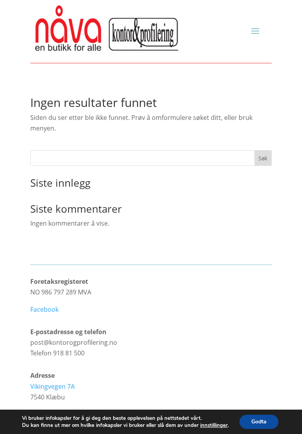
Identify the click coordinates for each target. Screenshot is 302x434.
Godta (259, 421)
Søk (262, 158)
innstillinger (214, 425)
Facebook (44, 309)
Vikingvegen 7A (52, 386)
